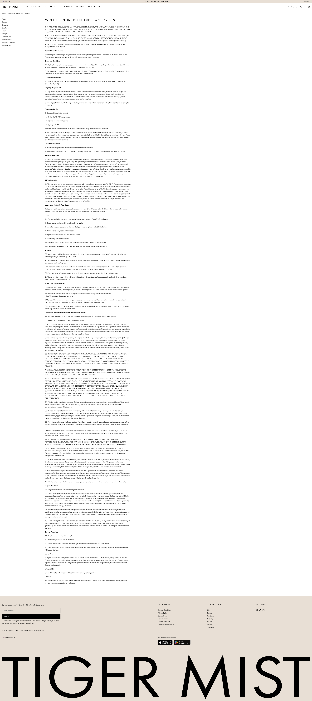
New (26, 6)
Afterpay (5, 33)
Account (306, 1)
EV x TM (91, 6)
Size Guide (5, 28)
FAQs (3, 19)
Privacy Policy (6, 45)
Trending (68, 6)
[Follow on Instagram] (256, 610)
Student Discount (164, 621)
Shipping (5, 25)
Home (3, 13)
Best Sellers (55, 6)
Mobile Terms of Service (166, 624)
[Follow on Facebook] (263, 610)
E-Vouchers (210, 627)
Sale (100, 6)
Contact (4, 22)
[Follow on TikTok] (260, 610)
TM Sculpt (80, 6)
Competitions (6, 36)
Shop (33, 6)
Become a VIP (6, 39)
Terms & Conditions (8, 42)
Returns (4, 31)
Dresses (42, 6)
